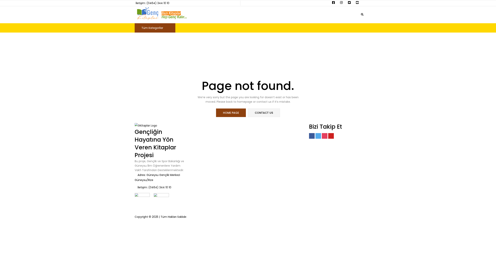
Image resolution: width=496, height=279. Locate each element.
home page (231, 113)
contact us (264, 113)
